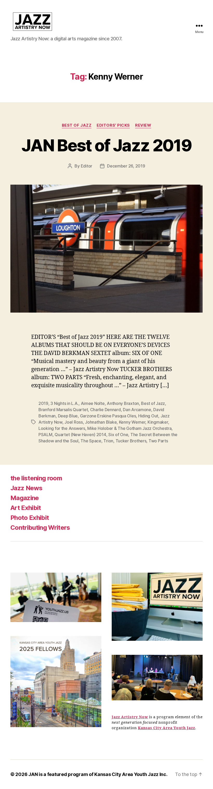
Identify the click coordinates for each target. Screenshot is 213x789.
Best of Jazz (77, 125)
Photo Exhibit (29, 517)
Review (143, 125)
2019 (43, 403)
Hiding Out (148, 415)
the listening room (36, 478)
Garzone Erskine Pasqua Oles (108, 415)
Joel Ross (73, 422)
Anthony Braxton (123, 403)
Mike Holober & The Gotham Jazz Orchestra (129, 428)
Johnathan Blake (101, 422)
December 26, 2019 (126, 166)
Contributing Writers (40, 527)
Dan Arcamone (137, 409)
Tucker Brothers (131, 440)
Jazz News (26, 488)
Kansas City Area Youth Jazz (166, 728)
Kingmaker (158, 422)
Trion (108, 440)
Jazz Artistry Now (130, 717)
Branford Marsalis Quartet (63, 409)
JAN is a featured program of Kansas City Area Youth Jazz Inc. (98, 774)
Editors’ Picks (113, 125)
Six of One (118, 434)
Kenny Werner (132, 422)
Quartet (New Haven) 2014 (80, 434)
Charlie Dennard (105, 409)
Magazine (24, 498)
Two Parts (158, 440)
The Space (91, 440)
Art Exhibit (25, 508)
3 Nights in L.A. (64, 403)
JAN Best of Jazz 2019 (106, 145)
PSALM (45, 434)
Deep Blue (68, 415)
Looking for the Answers (61, 428)
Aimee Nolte (93, 403)
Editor (86, 166)
